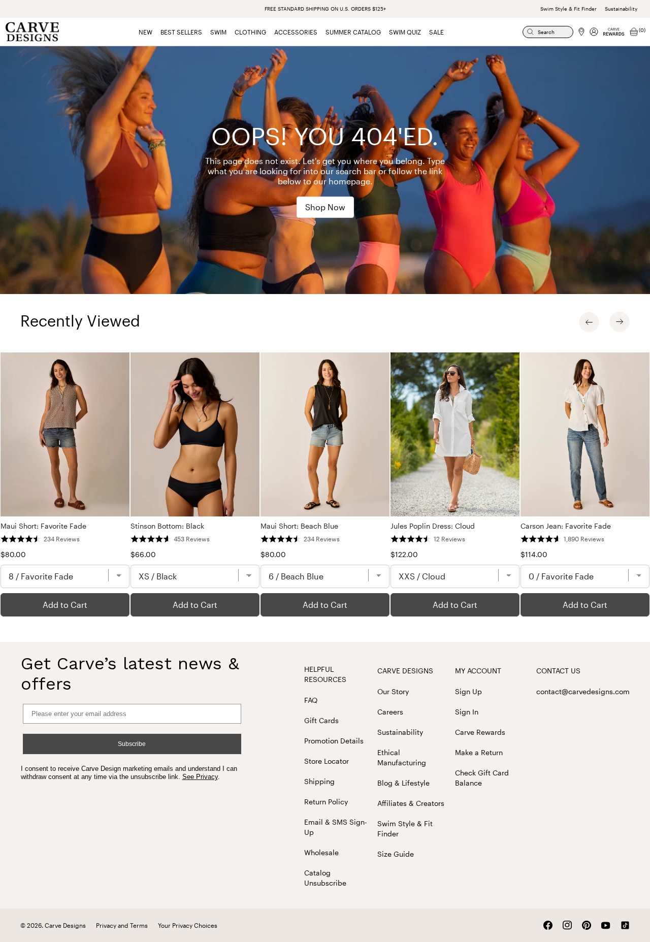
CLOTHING (250, 32)
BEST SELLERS (181, 32)
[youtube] (605, 925)
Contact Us (558, 670)
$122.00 (404, 554)
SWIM (218, 32)
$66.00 (143, 554)
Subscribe (132, 744)
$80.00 (13, 554)
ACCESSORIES (295, 32)
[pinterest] (586, 925)
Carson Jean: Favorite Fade (566, 526)
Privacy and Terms (122, 925)
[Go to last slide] (589, 322)
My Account (478, 670)
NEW (145, 32)
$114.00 (534, 554)
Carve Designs (405, 670)
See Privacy (200, 777)
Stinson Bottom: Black (167, 526)
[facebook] (547, 925)
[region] (325, 484)
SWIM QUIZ (405, 32)
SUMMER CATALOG (353, 32)
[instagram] (567, 925)
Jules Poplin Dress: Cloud (433, 526)
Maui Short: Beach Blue (299, 526)
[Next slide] (619, 322)
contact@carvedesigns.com (583, 691)
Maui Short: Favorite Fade (43, 526)
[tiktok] (625, 925)
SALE (436, 32)
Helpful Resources (325, 674)
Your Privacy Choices (187, 925)
